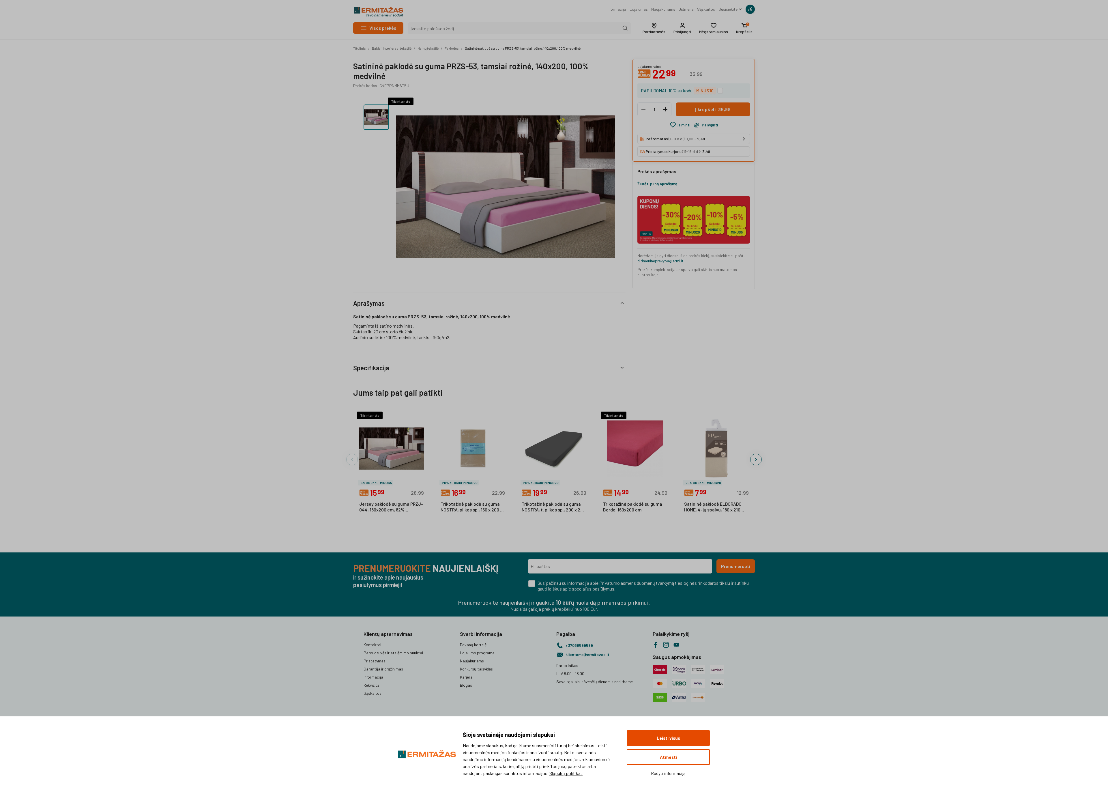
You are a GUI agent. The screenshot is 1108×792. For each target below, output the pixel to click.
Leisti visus (668, 738)
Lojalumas (639, 9)
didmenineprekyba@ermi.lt (660, 260)
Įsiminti (683, 124)
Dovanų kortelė (473, 644)
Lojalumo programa (477, 652)
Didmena (686, 9)
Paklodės (452, 48)
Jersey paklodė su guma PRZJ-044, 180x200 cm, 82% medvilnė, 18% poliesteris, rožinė (391, 507)
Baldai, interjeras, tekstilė (391, 48)
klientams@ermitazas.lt (587, 654)
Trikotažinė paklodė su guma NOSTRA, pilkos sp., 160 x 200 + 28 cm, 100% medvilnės (472, 507)
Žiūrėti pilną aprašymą (657, 183)
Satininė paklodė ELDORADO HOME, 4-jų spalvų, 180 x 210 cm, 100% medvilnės (713, 507)
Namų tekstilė (428, 48)
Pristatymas (374, 660)
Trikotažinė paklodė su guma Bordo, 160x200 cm (632, 506)
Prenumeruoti (735, 566)
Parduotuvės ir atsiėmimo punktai (393, 652)
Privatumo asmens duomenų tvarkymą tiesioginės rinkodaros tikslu (664, 583)
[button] (654, 28)
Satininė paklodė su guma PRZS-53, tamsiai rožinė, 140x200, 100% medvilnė (523, 48)
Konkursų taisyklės (476, 668)
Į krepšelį (713, 109)
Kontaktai (372, 644)
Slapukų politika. (566, 773)
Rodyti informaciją (668, 773)
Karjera (466, 677)
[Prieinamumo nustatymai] (750, 9)
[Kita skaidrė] (756, 459)
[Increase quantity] (665, 109)
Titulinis (359, 48)
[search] (625, 28)
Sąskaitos (706, 9)
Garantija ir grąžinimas (383, 668)
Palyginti (710, 124)
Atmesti (668, 757)
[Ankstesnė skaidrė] (352, 459)
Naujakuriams (663, 9)
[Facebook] (655, 645)
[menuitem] (616, 9)
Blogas (466, 685)
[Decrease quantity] (643, 109)
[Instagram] (666, 645)
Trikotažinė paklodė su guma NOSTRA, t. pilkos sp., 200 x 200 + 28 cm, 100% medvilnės (553, 507)
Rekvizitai (372, 685)
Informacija (616, 9)
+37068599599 (579, 645)
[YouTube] (676, 645)
